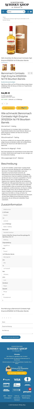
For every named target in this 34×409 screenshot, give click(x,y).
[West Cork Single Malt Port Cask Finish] (31, 73)
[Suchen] (24, 12)
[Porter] (17, 4)
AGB (4, 396)
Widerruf (10, 396)
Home (4, 17)
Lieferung (16, 396)
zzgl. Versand (9, 95)
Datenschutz (17, 398)
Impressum (17, 400)
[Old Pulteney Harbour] (29, 73)
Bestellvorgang (26, 398)
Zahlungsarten (7, 398)
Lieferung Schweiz (26, 396)
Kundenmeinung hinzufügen (8, 82)
